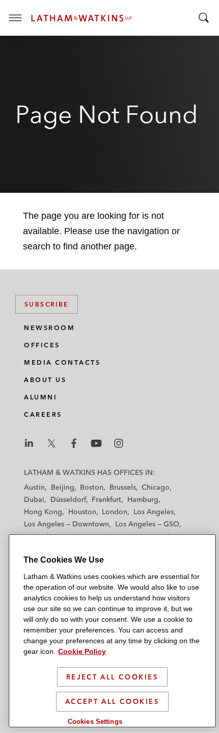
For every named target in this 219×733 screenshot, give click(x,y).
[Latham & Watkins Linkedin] (29, 443)
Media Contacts (62, 362)
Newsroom (49, 328)
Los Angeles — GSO (147, 523)
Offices (42, 345)
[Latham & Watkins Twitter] (51, 443)
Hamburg (142, 499)
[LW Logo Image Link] (81, 18)
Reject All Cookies (112, 677)
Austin (34, 487)
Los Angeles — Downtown (66, 523)
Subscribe (46, 304)
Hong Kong (43, 511)
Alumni (40, 397)
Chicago (156, 487)
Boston (91, 487)
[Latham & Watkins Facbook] (73, 443)
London (114, 511)
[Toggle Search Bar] (204, 18)
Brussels (123, 487)
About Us (45, 380)
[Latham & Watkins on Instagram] (118, 443)
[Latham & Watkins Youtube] (96, 443)
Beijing (62, 487)
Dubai (34, 499)
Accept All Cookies (112, 701)
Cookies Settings (95, 721)
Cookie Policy (82, 651)
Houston (82, 511)
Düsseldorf (68, 499)
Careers (43, 414)
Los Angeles (153, 511)
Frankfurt (106, 499)
